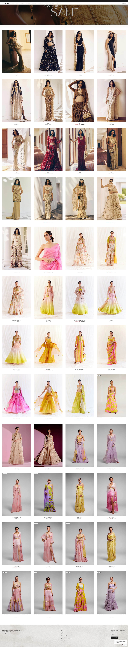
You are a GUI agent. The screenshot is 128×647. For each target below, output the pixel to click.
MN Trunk (46, 3)
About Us (62, 630)
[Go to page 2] (67, 620)
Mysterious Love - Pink (17, 517)
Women (13, 3)
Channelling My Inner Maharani (80, 320)
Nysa (48, 123)
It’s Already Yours (16, 418)
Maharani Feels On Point (16, 320)
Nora (17, 271)
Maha (80, 172)
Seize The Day (79, 517)
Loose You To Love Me (80, 615)
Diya (111, 123)
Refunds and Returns (64, 637)
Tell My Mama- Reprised (48, 615)
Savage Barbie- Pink (79, 566)
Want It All (111, 418)
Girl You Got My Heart (17, 615)
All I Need (111, 320)
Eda (111, 74)
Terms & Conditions (64, 635)
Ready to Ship (58, 3)
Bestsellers (52, 3)
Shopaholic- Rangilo (80, 271)
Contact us (63, 640)
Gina (16, 123)
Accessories (34, 3)
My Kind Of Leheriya (111, 369)
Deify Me (48, 566)
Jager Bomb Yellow (111, 566)
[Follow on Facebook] (2, 633)
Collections (22, 3)
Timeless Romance (48, 468)
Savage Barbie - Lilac (79, 468)
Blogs (62, 632)
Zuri (48, 221)
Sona (80, 221)
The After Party (16, 566)
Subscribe (115, 637)
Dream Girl (17, 468)
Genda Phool (48, 369)
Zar (111, 221)
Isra (16, 221)
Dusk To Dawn (111, 517)
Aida (111, 172)
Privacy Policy (63, 633)
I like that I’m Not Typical (48, 271)
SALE (17, 3)
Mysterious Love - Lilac (111, 468)
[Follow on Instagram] (5, 633)
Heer (48, 74)
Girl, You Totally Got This (79, 369)
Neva (17, 74)
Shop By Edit (41, 3)
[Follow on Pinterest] (8, 633)
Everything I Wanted (16, 369)
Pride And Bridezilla (111, 271)
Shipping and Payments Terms (66, 638)
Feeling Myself (48, 320)
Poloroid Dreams (111, 615)
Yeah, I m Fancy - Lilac (48, 517)
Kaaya (80, 74)
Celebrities (28, 3)
